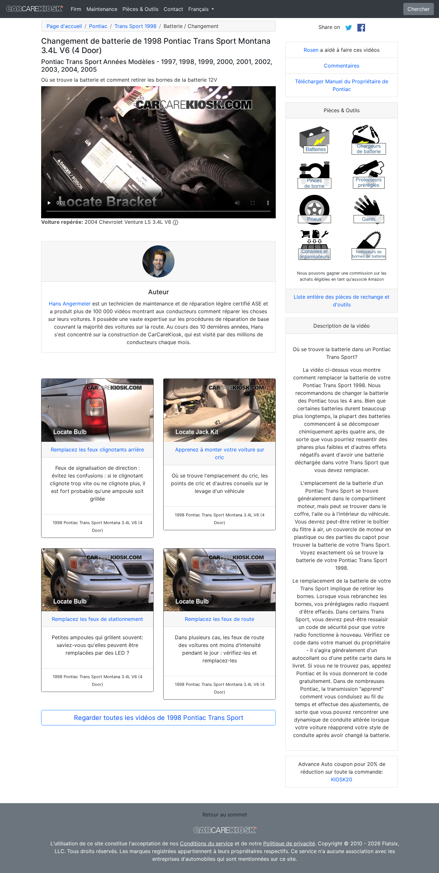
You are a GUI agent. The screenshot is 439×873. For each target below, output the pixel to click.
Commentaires (341, 65)
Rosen (311, 50)
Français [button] (199, 9)
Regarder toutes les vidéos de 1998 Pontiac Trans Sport (158, 718)
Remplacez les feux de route (219, 619)
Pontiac (98, 26)
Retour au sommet (224, 814)
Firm (76, 9)
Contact (173, 9)
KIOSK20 (341, 779)
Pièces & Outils (140, 9)
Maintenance (101, 9)
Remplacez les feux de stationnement (97, 619)
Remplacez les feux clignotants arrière (97, 449)
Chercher (419, 9)
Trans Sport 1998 (135, 26)
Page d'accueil (64, 26)
